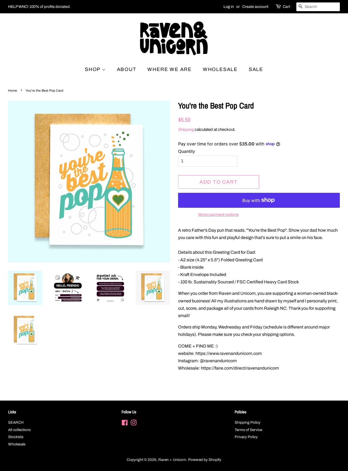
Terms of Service (248, 430)
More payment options (218, 214)
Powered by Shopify (204, 460)
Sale (256, 69)
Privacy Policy (246, 437)
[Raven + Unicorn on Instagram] (133, 424)
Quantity (186, 151)
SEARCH (16, 422)
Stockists (15, 437)
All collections (19, 430)
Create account (255, 7)
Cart (286, 7)
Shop (93, 69)
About (126, 69)
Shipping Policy (247, 422)
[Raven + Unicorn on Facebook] (125, 424)
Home (12, 90)
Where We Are (169, 69)
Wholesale (220, 69)
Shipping (186, 129)
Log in (228, 7)
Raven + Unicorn (172, 460)
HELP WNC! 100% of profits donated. (39, 7)
